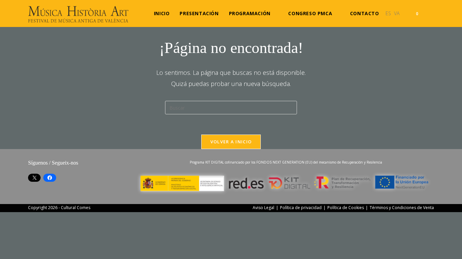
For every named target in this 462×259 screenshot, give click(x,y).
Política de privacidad (301, 207)
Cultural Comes (75, 207)
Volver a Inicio (231, 142)
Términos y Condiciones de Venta (402, 207)
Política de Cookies (345, 207)
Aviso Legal (263, 207)
